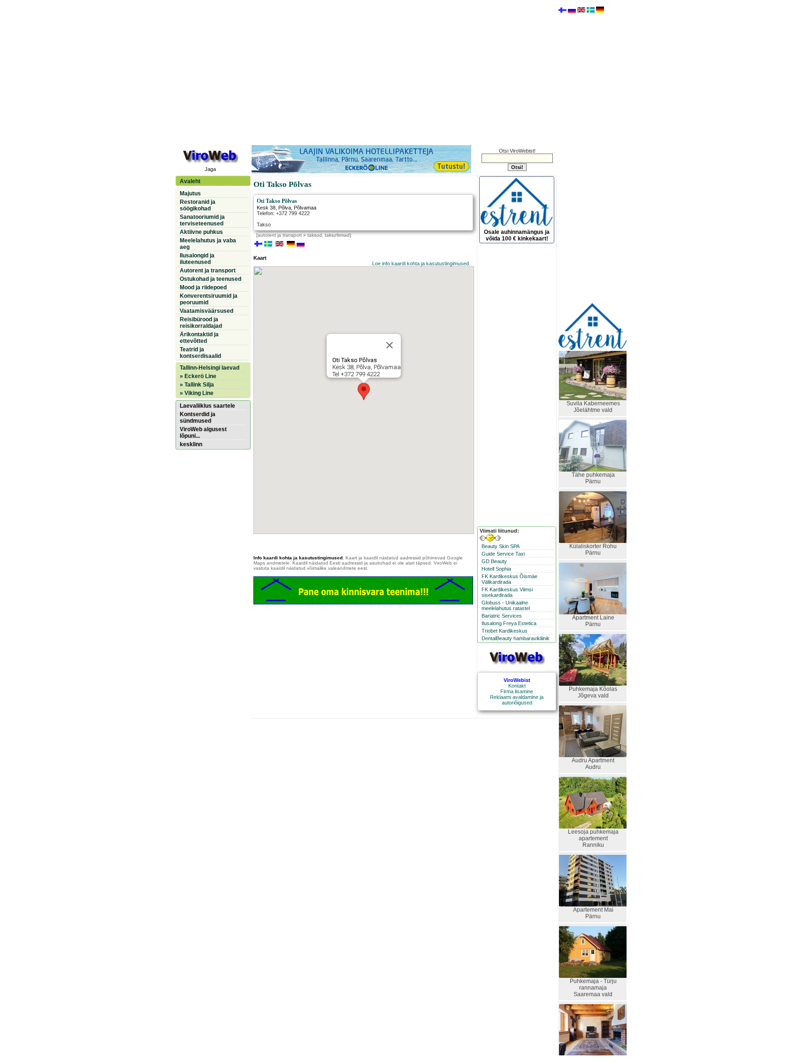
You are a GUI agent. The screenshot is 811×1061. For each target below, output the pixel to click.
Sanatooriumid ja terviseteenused (202, 220)
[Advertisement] (366, 72)
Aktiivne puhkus (201, 232)
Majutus (190, 193)
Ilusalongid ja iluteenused (197, 258)
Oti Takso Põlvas (277, 201)
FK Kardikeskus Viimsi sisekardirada (507, 592)
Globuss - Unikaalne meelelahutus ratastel (506, 605)
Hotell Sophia (496, 569)
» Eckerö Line (198, 376)
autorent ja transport (280, 235)
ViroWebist (517, 680)
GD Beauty (494, 561)
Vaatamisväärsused (206, 311)
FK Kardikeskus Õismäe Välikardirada (509, 579)
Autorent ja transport (208, 270)
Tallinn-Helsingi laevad (209, 367)
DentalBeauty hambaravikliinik (516, 638)
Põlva (284, 207)
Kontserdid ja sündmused (197, 417)
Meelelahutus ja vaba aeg (208, 243)
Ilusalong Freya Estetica (509, 623)
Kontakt (517, 686)
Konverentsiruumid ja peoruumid (208, 299)
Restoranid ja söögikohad (197, 205)
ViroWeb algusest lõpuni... (203, 432)
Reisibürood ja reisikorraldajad (201, 322)
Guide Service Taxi (503, 554)
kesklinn (191, 444)
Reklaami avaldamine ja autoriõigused (516, 699)
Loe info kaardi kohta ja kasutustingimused (420, 263)
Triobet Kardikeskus (505, 631)
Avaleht (190, 181)
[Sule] (389, 345)
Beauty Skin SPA (501, 546)
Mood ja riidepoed (203, 287)
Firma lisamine (516, 691)
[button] (364, 391)
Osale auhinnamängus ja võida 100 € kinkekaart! (517, 235)
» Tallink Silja (197, 384)
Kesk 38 (266, 207)
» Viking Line (197, 393)
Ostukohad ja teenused (210, 279)
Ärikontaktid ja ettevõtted (199, 337)
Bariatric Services (502, 616)
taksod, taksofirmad (328, 235)
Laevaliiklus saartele (207, 406)
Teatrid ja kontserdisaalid (200, 352)
